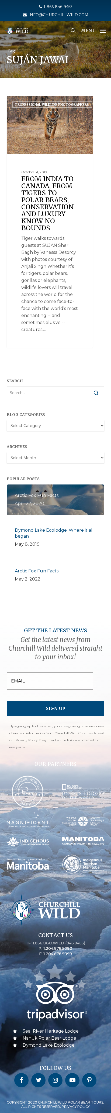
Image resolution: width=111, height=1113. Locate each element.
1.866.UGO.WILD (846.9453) (59, 943)
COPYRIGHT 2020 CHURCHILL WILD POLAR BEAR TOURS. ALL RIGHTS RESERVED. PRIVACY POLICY (55, 1104)
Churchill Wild (28, 102)
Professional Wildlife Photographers (52, 105)
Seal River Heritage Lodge (51, 1031)
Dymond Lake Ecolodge (49, 1045)
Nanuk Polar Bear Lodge (49, 1038)
